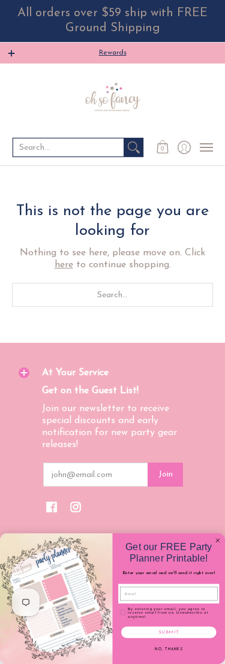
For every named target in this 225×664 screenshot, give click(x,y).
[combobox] (68, 147)
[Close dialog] (218, 540)
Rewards (113, 52)
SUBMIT (168, 632)
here (64, 265)
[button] (162, 147)
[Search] (133, 147)
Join (165, 474)
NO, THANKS (168, 649)
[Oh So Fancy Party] (112, 99)
